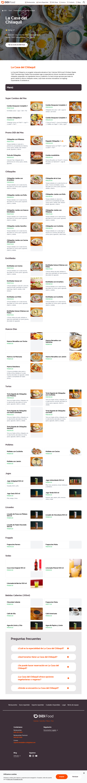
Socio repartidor (24, 705)
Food (10, 10)
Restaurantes (12, 705)
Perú (52, 721)
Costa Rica (42, 721)
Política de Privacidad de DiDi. (15, 779)
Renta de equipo (73, 705)
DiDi (5, 10)
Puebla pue (17, 10)
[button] (16, 45)
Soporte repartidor (38, 705)
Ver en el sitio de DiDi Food (16, 45)
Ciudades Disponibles (53, 705)
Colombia (35, 721)
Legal (64, 705)
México (48, 721)
